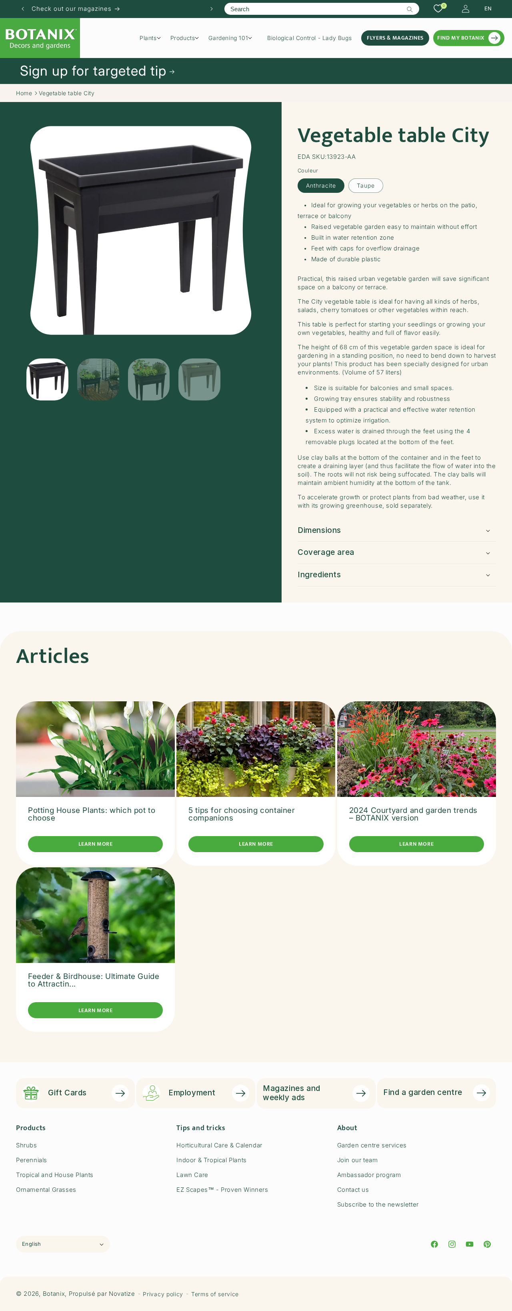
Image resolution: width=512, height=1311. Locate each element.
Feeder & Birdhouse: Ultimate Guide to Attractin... (93, 980)
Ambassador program (369, 1175)
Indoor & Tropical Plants (211, 1160)
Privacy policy (163, 1294)
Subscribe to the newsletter (378, 1204)
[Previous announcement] (23, 8)
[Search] (410, 9)
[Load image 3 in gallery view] (149, 379)
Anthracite (321, 185)
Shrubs (26, 1145)
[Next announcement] (211, 8)
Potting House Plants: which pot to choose (91, 814)
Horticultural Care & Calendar (219, 1145)
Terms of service (215, 1294)
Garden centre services (372, 1145)
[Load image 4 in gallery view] (199, 379)
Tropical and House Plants (55, 1175)
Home (24, 93)
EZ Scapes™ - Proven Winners (222, 1189)
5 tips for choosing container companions (241, 814)
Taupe (366, 185)
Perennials (31, 1160)
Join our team (357, 1160)
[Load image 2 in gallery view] (98, 379)
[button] (153, 38)
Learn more (95, 844)
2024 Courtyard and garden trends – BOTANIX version (413, 814)
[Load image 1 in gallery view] (47, 379)
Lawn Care (192, 1175)
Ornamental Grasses (46, 1189)
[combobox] (321, 9)
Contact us (353, 1189)
